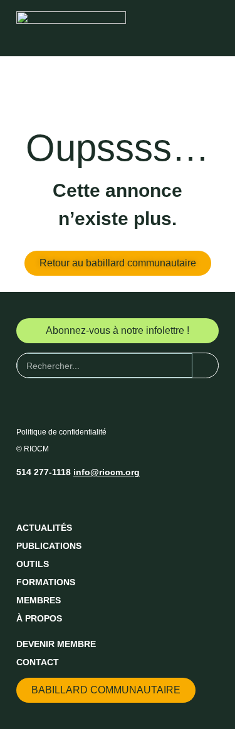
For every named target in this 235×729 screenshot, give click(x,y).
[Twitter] (49, 498)
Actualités (44, 528)
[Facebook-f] (26, 498)
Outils (32, 564)
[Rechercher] (205, 365)
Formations (45, 582)
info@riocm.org (106, 472)
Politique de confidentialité (61, 432)
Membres (38, 600)
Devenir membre (56, 644)
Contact (37, 662)
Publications (48, 546)
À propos (39, 618)
